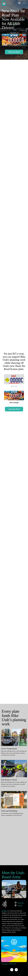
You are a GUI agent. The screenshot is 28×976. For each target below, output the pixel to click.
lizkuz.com (21, 902)
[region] (14, 954)
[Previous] (12, 970)
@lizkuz (20, 905)
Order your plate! (14, 52)
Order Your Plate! (14, 409)
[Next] (16, 970)
